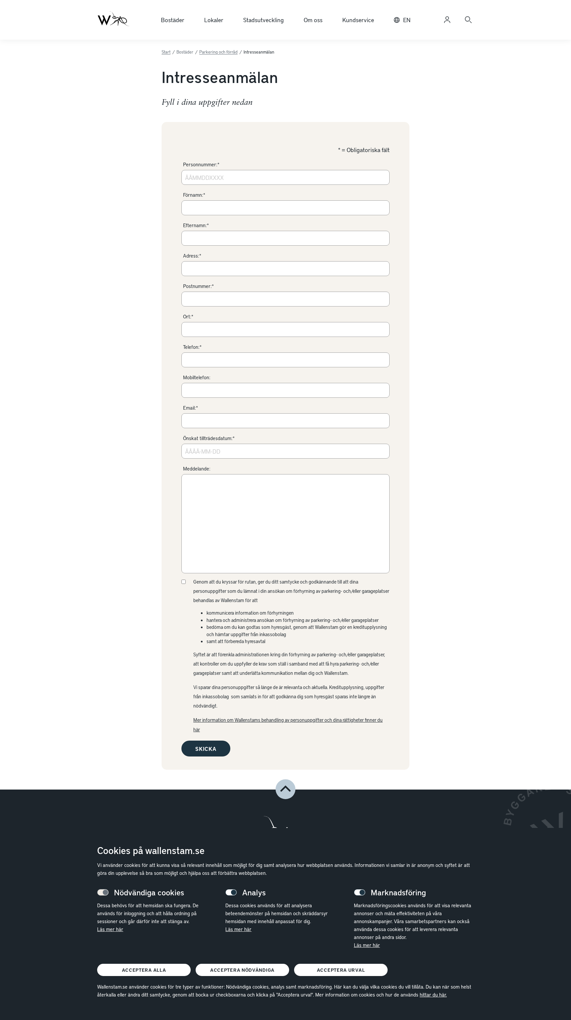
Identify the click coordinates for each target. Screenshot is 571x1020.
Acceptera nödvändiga (242, 970)
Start (166, 52)
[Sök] (468, 19)
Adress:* (192, 255)
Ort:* (188, 316)
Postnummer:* (198, 286)
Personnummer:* (201, 164)
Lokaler (213, 20)
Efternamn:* (196, 225)
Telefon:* (192, 347)
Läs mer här (110, 929)
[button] (285, 789)
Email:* (190, 407)
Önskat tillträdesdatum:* (209, 438)
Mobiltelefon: (196, 377)
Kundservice (358, 20)
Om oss (313, 20)
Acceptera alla (144, 970)
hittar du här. (433, 994)
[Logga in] (447, 19)
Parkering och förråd (218, 52)
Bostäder (172, 20)
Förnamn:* (194, 194)
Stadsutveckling (263, 20)
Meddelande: (196, 468)
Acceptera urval (341, 970)
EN (406, 20)
